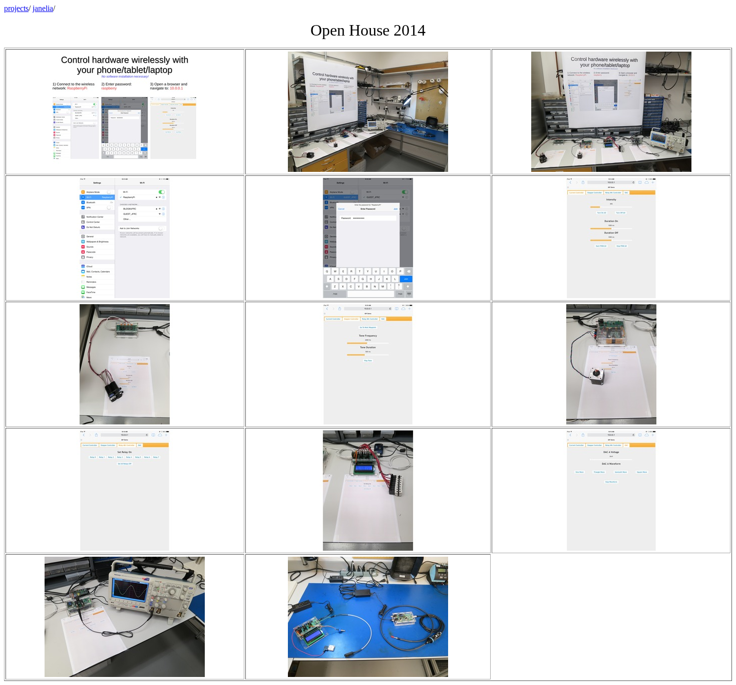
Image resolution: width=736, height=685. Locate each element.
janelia (43, 8)
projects (16, 8)
